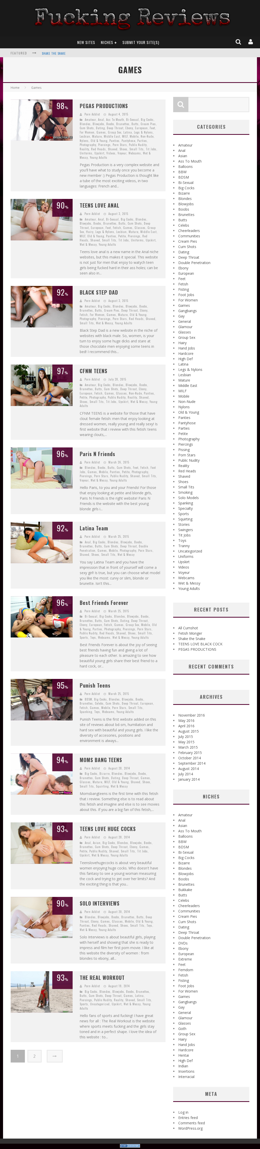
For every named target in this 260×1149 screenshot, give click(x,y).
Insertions (186, 1071)
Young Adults (98, 157)
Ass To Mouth (115, 120)
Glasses (140, 228)
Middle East (112, 136)
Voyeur (122, 153)
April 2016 (186, 725)
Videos (111, 153)
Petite (122, 236)
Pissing (184, 449)
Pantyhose (128, 141)
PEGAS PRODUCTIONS (104, 106)
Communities (189, 236)
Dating (100, 128)
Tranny (184, 545)
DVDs (183, 943)
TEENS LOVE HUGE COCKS (108, 829)
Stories (184, 524)
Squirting (102, 786)
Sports (84, 637)
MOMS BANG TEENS (101, 760)
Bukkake (185, 889)
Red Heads (98, 149)
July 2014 (185, 774)
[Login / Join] (251, 42)
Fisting (183, 289)
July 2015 (185, 736)
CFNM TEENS (93, 371)
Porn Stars (120, 145)
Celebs (99, 703)
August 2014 (188, 768)
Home (15, 87)
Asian (97, 843)
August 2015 (188, 731)
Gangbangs (187, 310)
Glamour (185, 326)
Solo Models (188, 497)
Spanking (86, 712)
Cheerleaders (189, 230)
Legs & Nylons (143, 132)
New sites (86, 42)
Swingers (185, 529)
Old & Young (99, 141)
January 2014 (189, 779)
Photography (88, 145)
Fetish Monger (190, 633)
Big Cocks (147, 120)
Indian (183, 1066)
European (141, 128)
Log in (183, 1112)
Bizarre (105, 774)
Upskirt (99, 153)
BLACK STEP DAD (99, 292)
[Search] (239, 42)
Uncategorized (100, 1004)
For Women (87, 132)
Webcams (134, 153)
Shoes (123, 149)
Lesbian (85, 136)
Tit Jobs (151, 149)
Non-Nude (147, 136)
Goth (182, 1028)
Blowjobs (98, 124)
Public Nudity (138, 145)
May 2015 (186, 741)
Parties (142, 141)
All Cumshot (188, 628)
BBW (182, 171)
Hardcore (185, 353)
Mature (97, 136)
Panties (114, 141)
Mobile (134, 136)
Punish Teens (95, 685)
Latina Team (94, 528)
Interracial (186, 1076)
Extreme (185, 959)
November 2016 (191, 715)
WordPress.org (190, 1128)
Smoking (185, 492)
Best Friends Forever (104, 602)
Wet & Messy (88, 244)
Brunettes (122, 124)
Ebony (129, 128)
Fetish (117, 228)
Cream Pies (148, 124)
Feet (152, 128)
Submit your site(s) (140, 42)
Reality (84, 149)
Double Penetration (194, 262)
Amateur (90, 120)
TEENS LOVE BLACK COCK (200, 644)
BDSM (88, 699)
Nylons (84, 141)
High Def (185, 358)
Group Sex (114, 132)
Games (101, 132)
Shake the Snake (54, 53)
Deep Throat (115, 128)
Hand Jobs (186, 348)
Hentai (183, 1055)
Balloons (185, 166)
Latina (127, 132)
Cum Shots (87, 128)
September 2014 (191, 763)
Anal (101, 120)
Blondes (85, 124)
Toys (93, 637)
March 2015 (188, 747)
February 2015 (190, 752)
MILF (125, 136)
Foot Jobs (186, 294)
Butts (135, 124)
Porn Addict (92, 114)
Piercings (104, 145)
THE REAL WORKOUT (102, 977)
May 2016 (186, 720)
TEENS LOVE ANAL (99, 205)
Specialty (185, 508)
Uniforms (86, 153)
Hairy (89, 232)
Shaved (113, 149)
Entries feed (188, 1117)
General (184, 321)
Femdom (185, 969)
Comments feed (191, 1123)
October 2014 (189, 757)
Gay (181, 316)
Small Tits (136, 149)
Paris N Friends (97, 454)
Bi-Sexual (132, 120)
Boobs (110, 124)
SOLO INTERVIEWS (100, 903)
